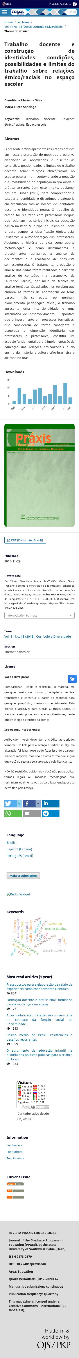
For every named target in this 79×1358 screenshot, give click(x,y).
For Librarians (16, 1158)
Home (8, 22)
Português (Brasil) (20, 856)
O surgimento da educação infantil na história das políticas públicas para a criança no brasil (39, 1054)
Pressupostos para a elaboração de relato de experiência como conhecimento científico (39, 986)
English (12, 842)
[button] (13, 803)
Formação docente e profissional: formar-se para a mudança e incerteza (39, 1002)
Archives (23, 22)
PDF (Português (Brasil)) (27, 540)
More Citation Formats (22, 615)
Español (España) (19, 849)
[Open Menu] (4, 12)
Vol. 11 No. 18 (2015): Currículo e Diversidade (33, 27)
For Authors (14, 1152)
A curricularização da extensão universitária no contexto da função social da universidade (39, 1019)
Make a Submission (23, 876)
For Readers (14, 1145)
